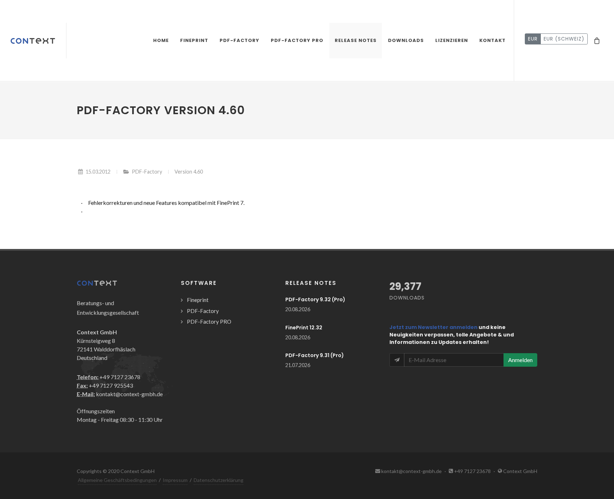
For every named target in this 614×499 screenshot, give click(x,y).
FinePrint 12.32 (303, 327)
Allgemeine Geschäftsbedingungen (117, 480)
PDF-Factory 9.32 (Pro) (315, 299)
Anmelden (520, 359)
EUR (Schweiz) (564, 38)
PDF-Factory (147, 172)
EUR (533, 38)
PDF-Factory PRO (209, 321)
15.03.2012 (98, 172)
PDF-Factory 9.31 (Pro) (314, 355)
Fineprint (198, 300)
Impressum (175, 480)
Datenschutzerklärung (218, 480)
